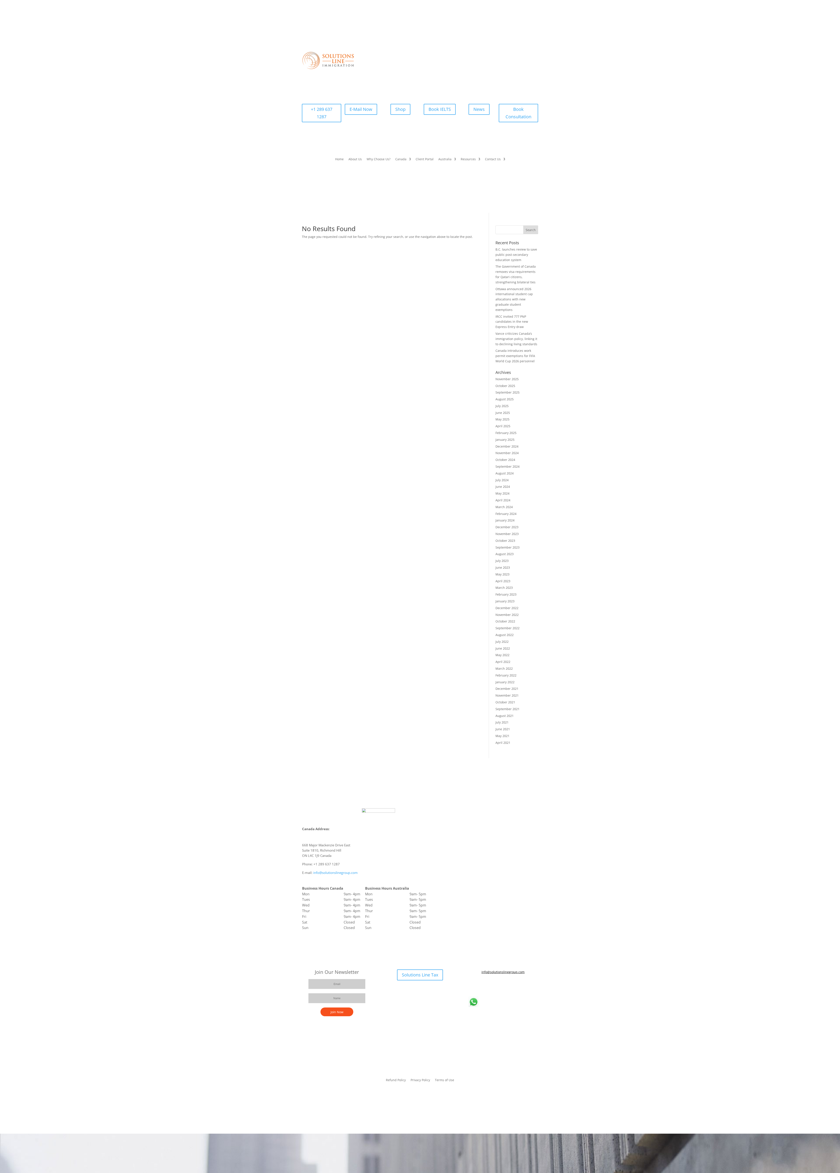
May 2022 (502, 655)
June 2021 (502, 729)
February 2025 (505, 433)
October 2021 (505, 702)
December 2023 (506, 527)
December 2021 (506, 689)
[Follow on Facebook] (490, 984)
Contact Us (493, 159)
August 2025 (504, 399)
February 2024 (505, 514)
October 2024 (505, 460)
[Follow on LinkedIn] (507, 984)
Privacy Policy (420, 1080)
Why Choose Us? (378, 159)
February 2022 (505, 675)
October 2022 (505, 621)
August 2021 (504, 716)
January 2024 (504, 520)
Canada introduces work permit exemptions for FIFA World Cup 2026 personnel (515, 356)
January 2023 (504, 601)
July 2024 (502, 480)
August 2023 (504, 554)
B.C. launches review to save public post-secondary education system (516, 254)
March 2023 (504, 588)
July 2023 (502, 561)
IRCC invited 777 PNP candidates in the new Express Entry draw (511, 321)
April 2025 (502, 426)
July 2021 (502, 722)
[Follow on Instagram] (516, 984)
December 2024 (506, 446)
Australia (445, 159)
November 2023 (507, 534)
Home (339, 159)
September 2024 (507, 466)
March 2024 (504, 507)
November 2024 (507, 453)
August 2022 (504, 635)
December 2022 (506, 608)
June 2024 (502, 487)
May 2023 (502, 574)
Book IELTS (440, 109)
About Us (355, 159)
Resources (468, 159)
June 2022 (502, 648)
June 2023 (502, 567)
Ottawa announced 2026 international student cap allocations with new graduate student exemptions (514, 299)
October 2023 (505, 541)
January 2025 (504, 439)
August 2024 (504, 473)
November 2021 (507, 695)
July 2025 (502, 406)
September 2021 (507, 709)
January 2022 (504, 682)
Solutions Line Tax (420, 975)
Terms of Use (444, 1080)
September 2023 (507, 547)
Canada (400, 159)
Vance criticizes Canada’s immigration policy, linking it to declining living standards (516, 338)
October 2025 (505, 386)
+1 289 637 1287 (321, 113)
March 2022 (504, 668)
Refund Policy (396, 1080)
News (479, 109)
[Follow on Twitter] (498, 984)
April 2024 (502, 500)
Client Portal (425, 159)
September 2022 (507, 628)
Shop (400, 109)
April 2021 (502, 743)
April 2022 (502, 662)
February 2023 (505, 594)
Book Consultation (518, 113)
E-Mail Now (361, 109)
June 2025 (502, 413)
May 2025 (502, 419)
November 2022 (507, 615)
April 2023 (502, 581)
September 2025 (507, 392)
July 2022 (502, 642)
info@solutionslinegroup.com (335, 872)
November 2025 (507, 379)
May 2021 (502, 736)
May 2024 (502, 493)
